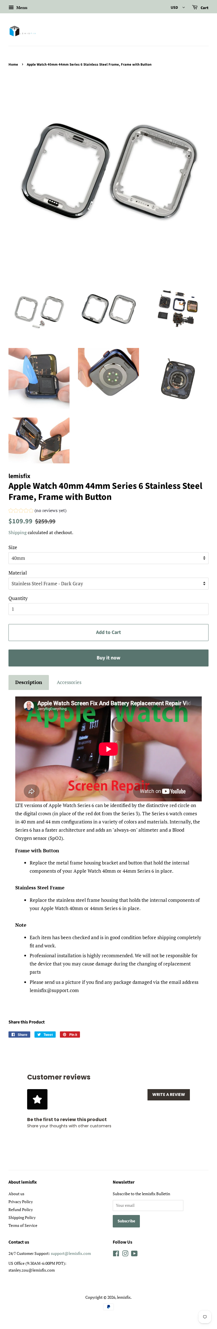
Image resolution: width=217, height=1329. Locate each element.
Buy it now (108, 657)
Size (12, 547)
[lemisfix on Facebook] (116, 1254)
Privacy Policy (20, 1201)
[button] (37, 511)
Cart (204, 8)
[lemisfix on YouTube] (134, 1254)
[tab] (28, 682)
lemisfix (124, 1297)
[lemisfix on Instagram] (125, 1254)
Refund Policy (20, 1209)
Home (13, 64)
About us (16, 1193)
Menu (21, 7)
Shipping (17, 532)
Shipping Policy (22, 1217)
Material (17, 572)
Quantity (18, 598)
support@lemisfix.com (71, 1253)
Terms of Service (22, 1225)
